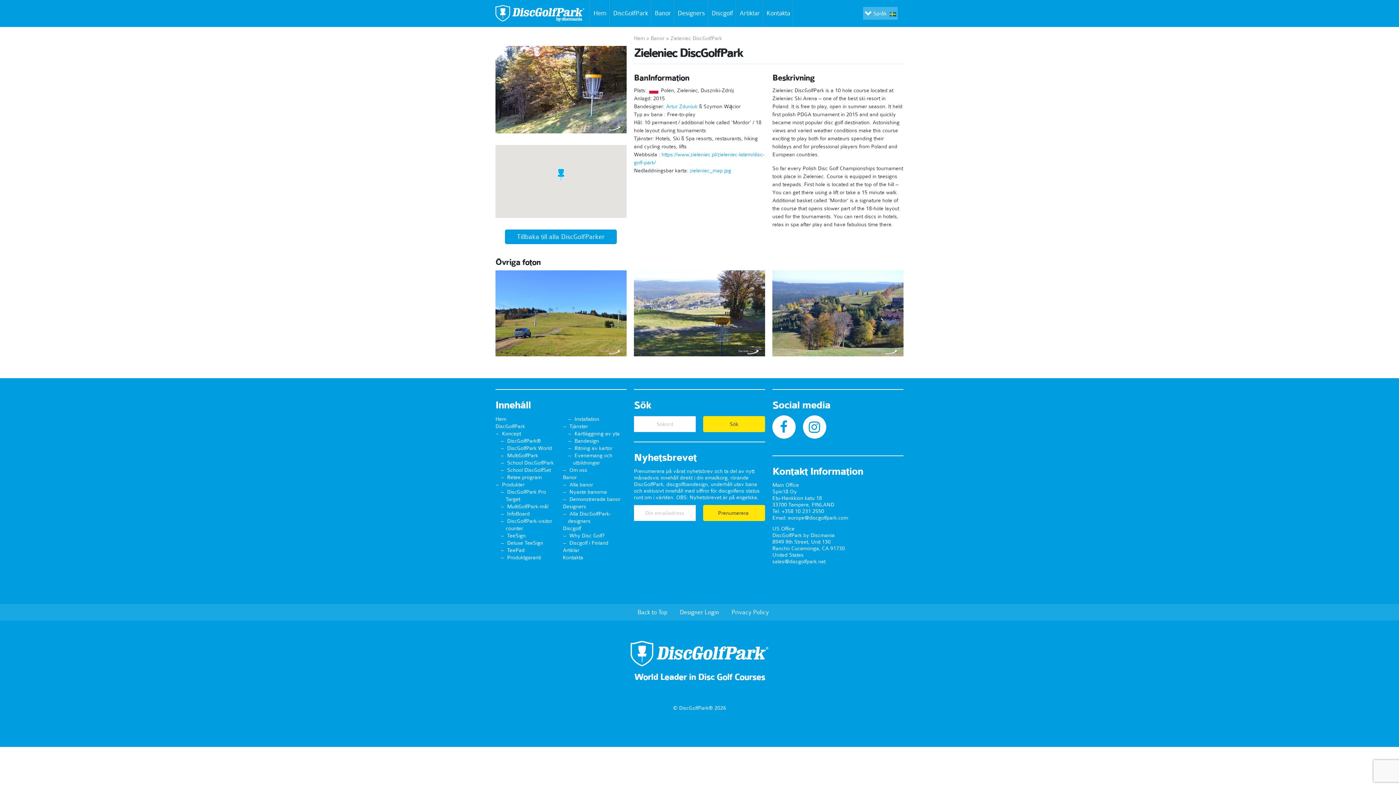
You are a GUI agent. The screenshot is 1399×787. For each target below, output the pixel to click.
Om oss (578, 470)
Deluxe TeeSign (525, 543)
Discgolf (722, 13)
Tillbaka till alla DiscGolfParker (561, 237)
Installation (587, 419)
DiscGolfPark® (524, 441)
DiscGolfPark (630, 13)
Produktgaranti (524, 557)
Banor (663, 13)
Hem (600, 13)
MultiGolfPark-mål (527, 506)
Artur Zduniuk (682, 106)
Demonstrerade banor (594, 499)
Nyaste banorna (588, 492)
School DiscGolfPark (530, 462)
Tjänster (578, 426)
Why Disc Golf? (587, 535)
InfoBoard (518, 513)
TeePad (516, 550)
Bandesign (587, 441)
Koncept (511, 433)
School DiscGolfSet (529, 470)
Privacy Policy (750, 612)
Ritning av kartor (593, 448)
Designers (691, 13)
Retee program (524, 477)
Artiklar (750, 13)
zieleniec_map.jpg (710, 170)
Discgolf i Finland (588, 543)
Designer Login (699, 612)
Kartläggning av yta (597, 433)
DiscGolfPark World (529, 448)
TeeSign (516, 535)
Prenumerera (734, 513)
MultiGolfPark (522, 455)
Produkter (513, 484)
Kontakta (778, 13)
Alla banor (581, 484)
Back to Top (652, 612)
